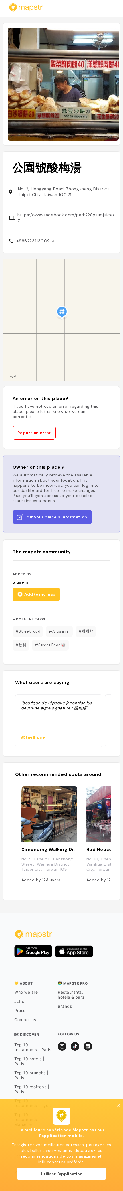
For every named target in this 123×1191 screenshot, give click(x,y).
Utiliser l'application (61, 1173)
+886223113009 (33, 241)
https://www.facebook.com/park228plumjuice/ (66, 215)
